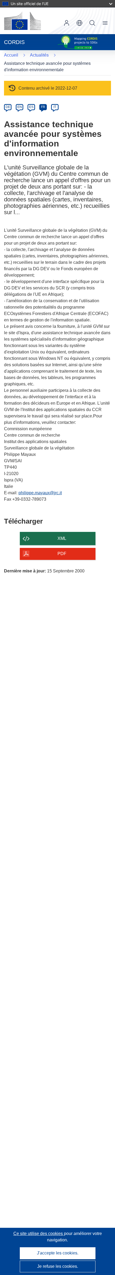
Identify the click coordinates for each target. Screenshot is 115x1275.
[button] (79, 23)
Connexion (66, 23)
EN (19, 107)
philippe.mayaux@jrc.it (40, 493)
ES (31, 107)
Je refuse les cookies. (57, 1266)
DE (8, 107)
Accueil (11, 55)
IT (54, 107)
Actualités (39, 55)
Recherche (92, 23)
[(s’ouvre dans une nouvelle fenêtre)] (22, 21)
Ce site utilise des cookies (38, 1233)
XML (61, 538)
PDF (61, 553)
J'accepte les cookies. (57, 1253)
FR (43, 107)
